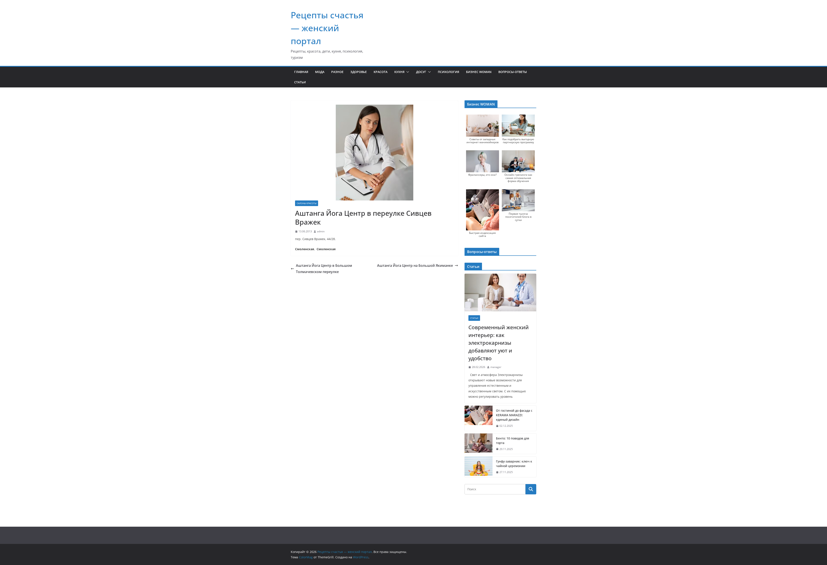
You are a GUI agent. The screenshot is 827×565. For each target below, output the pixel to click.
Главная (301, 72)
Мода (319, 72)
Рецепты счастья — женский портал (327, 28)
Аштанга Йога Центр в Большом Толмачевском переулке (324, 268)
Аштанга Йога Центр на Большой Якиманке (415, 265)
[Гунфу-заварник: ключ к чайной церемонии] (479, 466)
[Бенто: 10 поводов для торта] (479, 443)
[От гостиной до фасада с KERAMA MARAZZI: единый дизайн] (479, 418)
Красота (380, 72)
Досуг (421, 72)
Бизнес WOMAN (478, 72)
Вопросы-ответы (512, 72)
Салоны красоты (306, 203)
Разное (337, 72)
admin (321, 231)
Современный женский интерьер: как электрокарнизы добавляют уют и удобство (498, 343)
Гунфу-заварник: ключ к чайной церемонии (514, 463)
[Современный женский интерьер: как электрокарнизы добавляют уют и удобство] (500, 292)
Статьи (300, 82)
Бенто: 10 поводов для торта (512, 440)
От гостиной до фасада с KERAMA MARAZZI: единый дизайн (514, 415)
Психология (448, 72)
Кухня (399, 72)
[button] (406, 72)
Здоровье (358, 72)
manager (495, 367)
